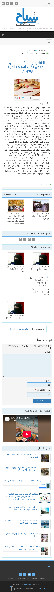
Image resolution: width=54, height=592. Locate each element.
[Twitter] (8, 3)
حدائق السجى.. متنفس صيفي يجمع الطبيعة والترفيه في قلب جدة (23, 508)
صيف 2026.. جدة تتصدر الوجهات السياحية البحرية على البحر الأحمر (21, 522)
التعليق (48, 352)
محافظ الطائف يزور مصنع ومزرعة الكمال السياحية (22, 535)
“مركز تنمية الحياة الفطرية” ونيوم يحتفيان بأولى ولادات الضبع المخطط (22, 469)
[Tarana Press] (11, 588)
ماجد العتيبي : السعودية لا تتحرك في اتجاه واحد (21, 482)
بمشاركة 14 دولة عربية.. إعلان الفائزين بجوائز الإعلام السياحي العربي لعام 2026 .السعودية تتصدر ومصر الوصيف (22, 496)
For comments (38, 329)
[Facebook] (12, 3)
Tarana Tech (40, 588)
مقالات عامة (45, 184)
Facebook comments (19, 329)
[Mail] (16, 3)
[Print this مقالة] (30, 98)
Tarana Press (26, 584)
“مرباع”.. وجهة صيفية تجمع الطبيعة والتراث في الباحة (21, 456)
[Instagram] (3, 3)
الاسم (48, 380)
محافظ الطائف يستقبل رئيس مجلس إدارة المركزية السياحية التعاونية (21, 548)
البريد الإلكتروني (43, 390)
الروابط (49, 566)
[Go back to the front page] (27, 17)
